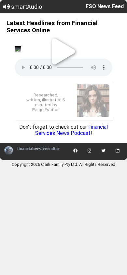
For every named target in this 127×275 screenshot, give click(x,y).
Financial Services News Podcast (71, 130)
